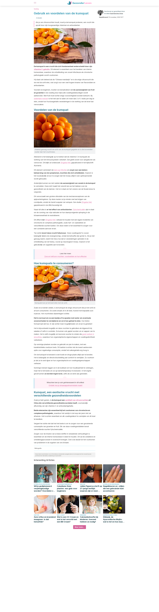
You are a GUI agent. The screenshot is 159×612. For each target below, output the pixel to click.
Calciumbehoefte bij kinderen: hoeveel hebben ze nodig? (89, 519)
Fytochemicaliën (79, 210)
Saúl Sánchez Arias (116, 13)
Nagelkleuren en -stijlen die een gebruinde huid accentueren (113, 488)
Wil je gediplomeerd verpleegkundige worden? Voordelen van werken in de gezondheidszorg (44, 488)
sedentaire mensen (41, 99)
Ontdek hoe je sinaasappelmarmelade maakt (65, 385)
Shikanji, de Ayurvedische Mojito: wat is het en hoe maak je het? (113, 519)
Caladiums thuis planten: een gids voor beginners (67, 488)
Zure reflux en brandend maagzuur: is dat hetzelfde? (45, 519)
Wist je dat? (61, 515)
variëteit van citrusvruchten (76, 400)
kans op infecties (60, 170)
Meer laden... (79, 527)
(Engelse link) (66, 163)
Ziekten (82, 484)
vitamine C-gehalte (42, 69)
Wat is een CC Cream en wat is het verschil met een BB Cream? (68, 519)
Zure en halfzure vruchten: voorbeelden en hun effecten (65, 256)
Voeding (36, 9)
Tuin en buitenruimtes (64, 484)
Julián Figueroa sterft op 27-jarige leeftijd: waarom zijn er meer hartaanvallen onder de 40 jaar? (91, 488)
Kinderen (83, 515)
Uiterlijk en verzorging (42, 484)
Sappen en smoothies (110, 515)
